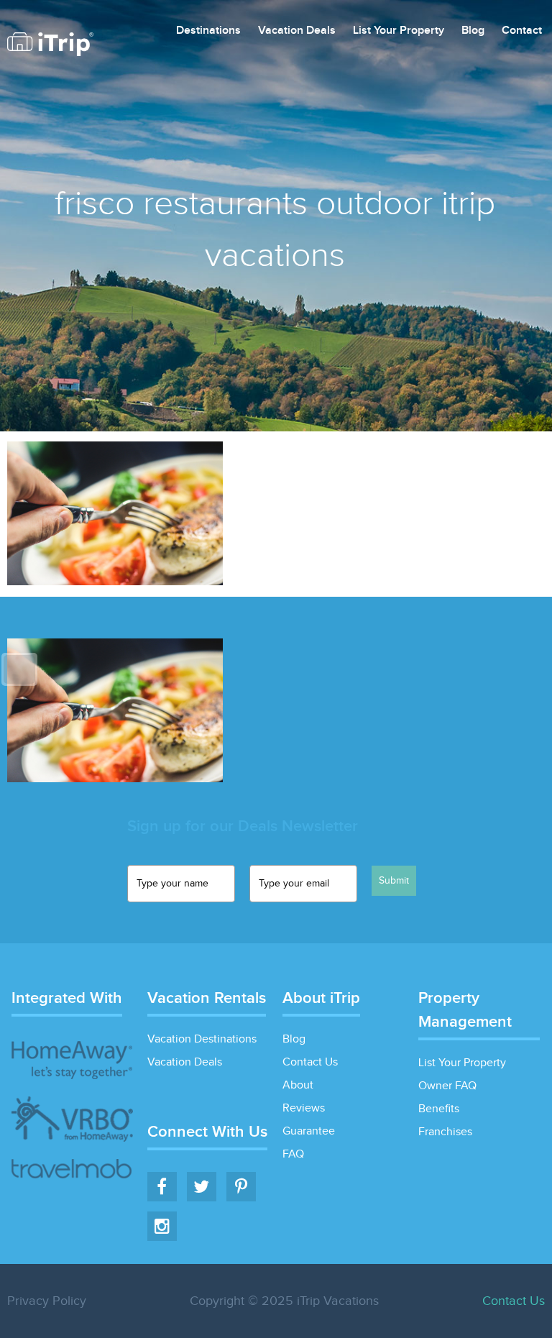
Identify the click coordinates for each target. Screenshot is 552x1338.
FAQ (293, 1154)
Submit (394, 880)
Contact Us (310, 1062)
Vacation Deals (297, 31)
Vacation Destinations (202, 1039)
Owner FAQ (447, 1086)
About (297, 1085)
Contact (522, 31)
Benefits (438, 1109)
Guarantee (308, 1131)
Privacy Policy (46, 1301)
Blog (472, 31)
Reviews (303, 1108)
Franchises (445, 1132)
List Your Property (398, 31)
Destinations (208, 31)
